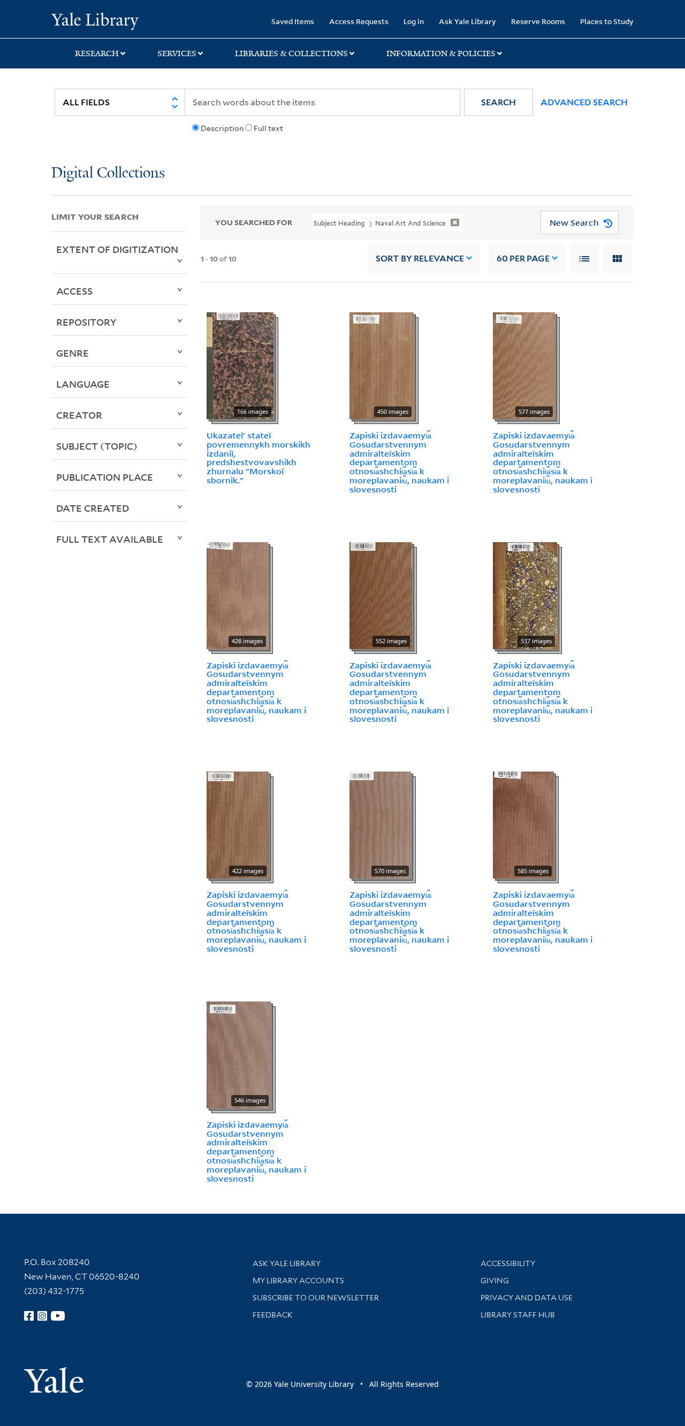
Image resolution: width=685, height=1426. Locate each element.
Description (222, 128)
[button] (498, 102)
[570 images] (380, 824)
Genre (72, 352)
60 (523, 258)
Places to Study (607, 21)
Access (74, 290)
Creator (79, 414)
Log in (414, 21)
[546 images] (239, 1054)
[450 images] (381, 365)
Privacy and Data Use (527, 1297)
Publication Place (104, 477)
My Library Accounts (298, 1280)
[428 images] (237, 594)
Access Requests (359, 21)
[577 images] (524, 365)
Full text (268, 128)
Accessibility (508, 1263)
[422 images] (238, 824)
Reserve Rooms (538, 21)
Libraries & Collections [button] (291, 53)
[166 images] (240, 365)
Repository (86, 321)
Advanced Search (584, 102)
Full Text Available (109, 539)
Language (83, 383)
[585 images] (523, 824)
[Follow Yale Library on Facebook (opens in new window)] (29, 1316)
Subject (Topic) (97, 446)
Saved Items (292, 21)
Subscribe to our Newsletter (316, 1297)
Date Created (92, 508)
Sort (420, 258)
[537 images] (525, 594)
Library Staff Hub (518, 1315)
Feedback (273, 1315)
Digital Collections (108, 173)
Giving (495, 1280)
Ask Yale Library (467, 21)
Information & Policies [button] (441, 53)
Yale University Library (95, 20)
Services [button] (176, 53)
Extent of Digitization (117, 249)
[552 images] (380, 594)
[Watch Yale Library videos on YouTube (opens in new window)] (58, 1316)
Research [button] (97, 53)
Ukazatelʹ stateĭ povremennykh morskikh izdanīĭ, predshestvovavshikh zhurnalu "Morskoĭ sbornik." (258, 457)
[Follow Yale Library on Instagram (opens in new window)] (42, 1316)
